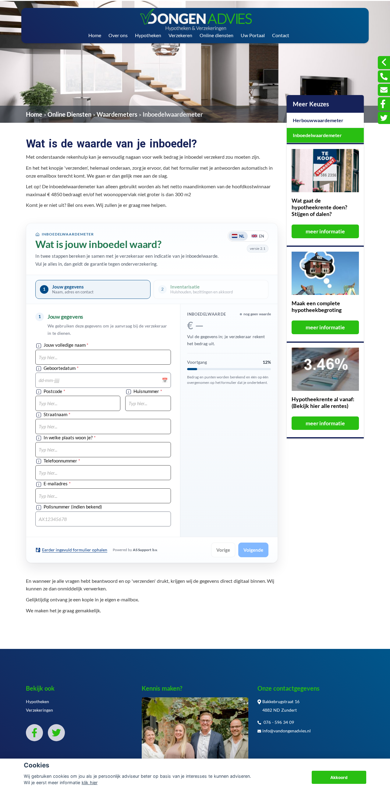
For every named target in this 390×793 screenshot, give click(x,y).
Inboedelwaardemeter (173, 114)
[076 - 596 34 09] (384, 76)
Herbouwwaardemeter (318, 120)
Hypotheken (148, 35)
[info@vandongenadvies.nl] (384, 90)
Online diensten (216, 35)
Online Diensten (70, 114)
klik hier (90, 782)
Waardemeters (117, 114)
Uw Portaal (253, 35)
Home (94, 35)
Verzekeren (180, 35)
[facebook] (384, 104)
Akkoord (339, 777)
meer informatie (325, 231)
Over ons (118, 35)
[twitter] (384, 118)
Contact (280, 35)
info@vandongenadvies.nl (286, 730)
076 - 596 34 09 (278, 722)
